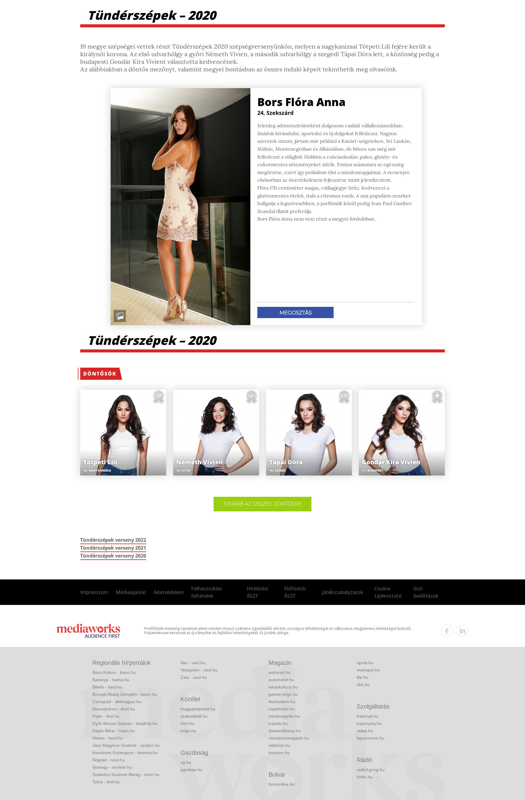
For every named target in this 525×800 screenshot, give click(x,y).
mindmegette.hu (284, 716)
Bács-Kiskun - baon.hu (114, 672)
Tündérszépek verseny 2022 (113, 540)
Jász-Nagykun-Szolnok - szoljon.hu (126, 745)
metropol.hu (368, 670)
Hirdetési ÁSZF (257, 592)
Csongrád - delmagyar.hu (116, 701)
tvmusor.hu (279, 752)
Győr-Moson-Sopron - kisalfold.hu (124, 723)
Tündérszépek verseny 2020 (113, 555)
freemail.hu (367, 716)
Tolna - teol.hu (106, 781)
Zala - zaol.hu (193, 677)
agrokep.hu (191, 769)
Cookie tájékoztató (388, 592)
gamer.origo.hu (283, 694)
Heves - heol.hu (107, 738)
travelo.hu (278, 723)
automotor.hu (281, 679)
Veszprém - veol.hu (199, 670)
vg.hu (185, 762)
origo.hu (188, 730)
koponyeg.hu (369, 723)
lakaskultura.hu (283, 687)
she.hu (363, 684)
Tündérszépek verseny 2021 (113, 547)
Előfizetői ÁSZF (295, 592)
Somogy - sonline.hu (112, 767)
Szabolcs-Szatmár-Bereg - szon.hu (126, 774)
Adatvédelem (168, 592)
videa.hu (365, 730)
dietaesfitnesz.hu (285, 730)
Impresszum (94, 592)
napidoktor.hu (282, 708)
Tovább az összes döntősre (262, 504)
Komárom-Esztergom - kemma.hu (125, 752)
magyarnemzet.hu (197, 708)
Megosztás (296, 313)
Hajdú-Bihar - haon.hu (113, 730)
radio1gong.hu (371, 769)
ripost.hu (365, 662)
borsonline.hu (282, 784)
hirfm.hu (364, 776)
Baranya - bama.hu (110, 679)
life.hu (362, 677)
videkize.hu (279, 745)
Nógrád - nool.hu (108, 759)
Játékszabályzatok (342, 592)
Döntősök (99, 373)
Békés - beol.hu (107, 687)
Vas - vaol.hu (192, 662)
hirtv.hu (187, 723)
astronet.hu (279, 672)
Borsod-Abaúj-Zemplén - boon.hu (124, 694)
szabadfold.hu (194, 716)
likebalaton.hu (282, 701)
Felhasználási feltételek (206, 592)
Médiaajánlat (131, 592)
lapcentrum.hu (370, 738)
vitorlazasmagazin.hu (289, 738)
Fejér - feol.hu (105, 716)
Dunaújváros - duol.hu (113, 708)
